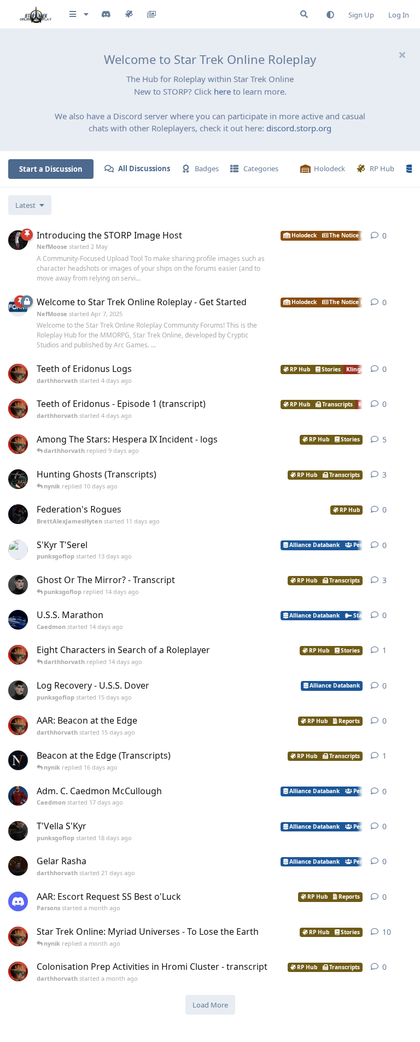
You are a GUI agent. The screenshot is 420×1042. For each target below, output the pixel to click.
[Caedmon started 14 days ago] (18, 620)
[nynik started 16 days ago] (18, 760)
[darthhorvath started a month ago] (18, 971)
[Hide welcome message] (402, 55)
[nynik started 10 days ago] (18, 479)
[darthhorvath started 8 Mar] (18, 936)
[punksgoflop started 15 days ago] (18, 690)
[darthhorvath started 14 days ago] (18, 655)
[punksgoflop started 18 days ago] (18, 831)
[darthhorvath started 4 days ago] (18, 373)
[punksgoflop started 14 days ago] (18, 585)
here (222, 91)
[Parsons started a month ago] (18, 901)
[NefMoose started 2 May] (18, 240)
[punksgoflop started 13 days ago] (18, 550)
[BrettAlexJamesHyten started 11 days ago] (18, 514)
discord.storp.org (298, 128)
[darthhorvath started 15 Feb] (18, 444)
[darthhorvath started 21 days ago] (18, 866)
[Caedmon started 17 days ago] (18, 796)
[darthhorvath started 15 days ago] (18, 725)
